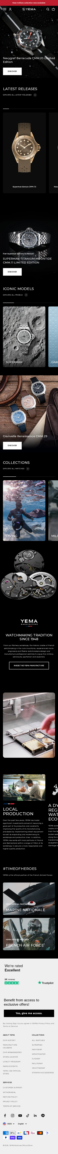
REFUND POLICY (10, 1097)
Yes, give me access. (29, 1013)
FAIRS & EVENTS (10, 1066)
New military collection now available (29, 3)
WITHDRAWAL (9, 1092)
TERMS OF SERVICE (12, 1106)
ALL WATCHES (38, 1040)
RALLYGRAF (37, 1063)
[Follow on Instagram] (13, 1116)
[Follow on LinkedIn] (35, 1116)
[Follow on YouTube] (20, 1116)
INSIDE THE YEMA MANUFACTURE (29, 666)
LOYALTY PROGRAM (11, 1062)
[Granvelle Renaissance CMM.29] (29, 413)
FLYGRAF (36, 1059)
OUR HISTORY (9, 1040)
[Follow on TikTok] (28, 1116)
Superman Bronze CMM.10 (24, 187)
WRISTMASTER (39, 1054)
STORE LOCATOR (10, 1057)
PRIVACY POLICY (10, 1102)
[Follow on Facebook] (5, 1116)
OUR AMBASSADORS (12, 1052)
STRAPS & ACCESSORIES (43, 1073)
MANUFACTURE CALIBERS (10, 1046)
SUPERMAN (37, 1045)
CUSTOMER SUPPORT (12, 1088)
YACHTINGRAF (38, 1068)
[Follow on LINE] (43, 1116)
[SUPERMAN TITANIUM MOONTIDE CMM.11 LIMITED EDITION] (29, 240)
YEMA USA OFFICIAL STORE (12, 1072)
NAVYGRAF (37, 1050)
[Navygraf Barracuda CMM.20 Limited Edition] (29, 42)
